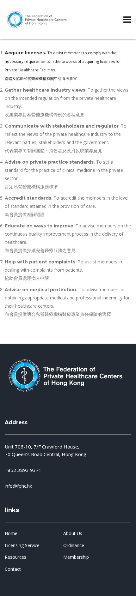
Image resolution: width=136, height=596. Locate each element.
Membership (76, 557)
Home (11, 533)
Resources (15, 557)
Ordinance (73, 545)
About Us (72, 533)
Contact (13, 569)
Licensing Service (22, 545)
